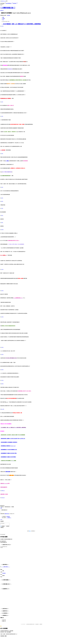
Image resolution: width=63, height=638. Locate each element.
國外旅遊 (8, 516)
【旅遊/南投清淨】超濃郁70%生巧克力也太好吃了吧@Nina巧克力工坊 (12, 438)
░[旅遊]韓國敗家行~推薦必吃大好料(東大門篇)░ (8, 453)
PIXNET (24, 624)
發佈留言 (2, 527)
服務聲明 (41, 624)
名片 (3, 19)
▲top (1, 519)
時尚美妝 (8, 15)
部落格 (3, 18)
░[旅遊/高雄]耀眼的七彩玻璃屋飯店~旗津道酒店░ (9, 442)
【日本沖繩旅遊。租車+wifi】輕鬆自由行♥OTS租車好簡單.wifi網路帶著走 (21, 24)
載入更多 (2, 521)
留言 (8, 513)
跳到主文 (2, 10)
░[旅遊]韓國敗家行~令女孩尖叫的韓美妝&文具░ (8, 449)
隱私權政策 (37, 624)
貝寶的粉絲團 (7, 471)
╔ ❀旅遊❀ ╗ (8, 517)
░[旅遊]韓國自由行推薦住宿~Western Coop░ (8, 445)
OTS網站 (7, 160)
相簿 (3, 17)
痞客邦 (6, 513)
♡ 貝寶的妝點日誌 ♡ (7, 8)
